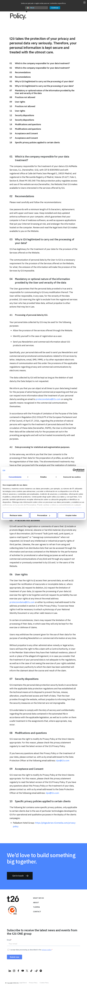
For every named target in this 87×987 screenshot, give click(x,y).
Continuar (54, 8)
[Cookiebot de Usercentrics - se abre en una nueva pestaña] (74, 470)
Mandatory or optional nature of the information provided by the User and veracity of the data (44, 91)
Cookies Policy (44, 982)
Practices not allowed (25, 97)
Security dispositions (24, 115)
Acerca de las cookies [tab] (72, 477)
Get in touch (18, 875)
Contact (37, 911)
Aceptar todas (71, 515)
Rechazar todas (16, 515)
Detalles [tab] (43, 477)
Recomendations (23, 72)
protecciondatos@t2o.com (48, 399)
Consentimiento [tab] (15, 477)
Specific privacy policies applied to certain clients (37, 142)
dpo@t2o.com (62, 760)
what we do (38, 898)
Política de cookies (74, 507)
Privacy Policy (33, 982)
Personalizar (42, 515)
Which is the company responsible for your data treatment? (42, 63)
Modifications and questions (28, 124)
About (36, 902)
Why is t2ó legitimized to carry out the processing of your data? (44, 81)
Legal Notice (23, 982)
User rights (20, 101)
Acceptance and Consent (26, 133)
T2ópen (36, 907)
